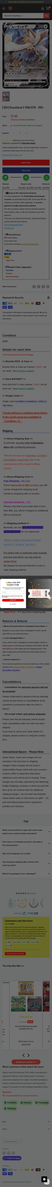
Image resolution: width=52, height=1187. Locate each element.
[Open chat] (44, 1179)
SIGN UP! (13, 600)
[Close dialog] (50, 580)
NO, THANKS (13, 604)
